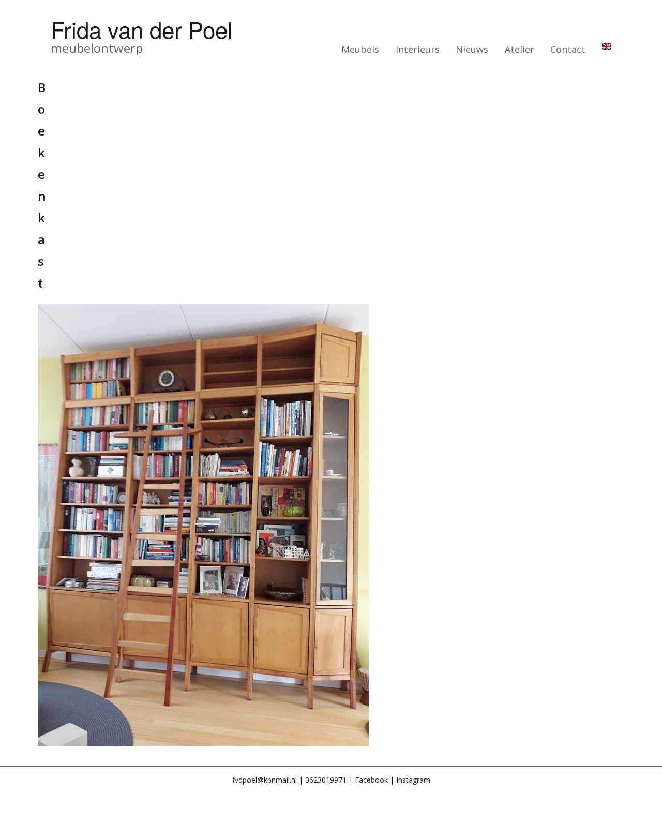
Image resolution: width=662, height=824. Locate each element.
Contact (567, 49)
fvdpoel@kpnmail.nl (264, 780)
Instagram (413, 780)
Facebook (371, 780)
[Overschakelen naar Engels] (607, 46)
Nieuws (472, 49)
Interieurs (418, 49)
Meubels (360, 49)
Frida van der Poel (142, 28)
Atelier (519, 49)
